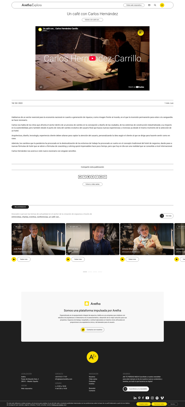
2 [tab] (90, 271)
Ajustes (173, 404)
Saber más (23, 259)
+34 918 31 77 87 (61, 377)
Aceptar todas (143, 404)
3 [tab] (95, 271)
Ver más (168, 216)
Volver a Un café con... (92, 20)
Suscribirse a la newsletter (138, 389)
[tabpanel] (38, 242)
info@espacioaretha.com (63, 379)
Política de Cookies (57, 405)
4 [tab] (100, 271)
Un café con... (20, 227)
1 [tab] (85, 271)
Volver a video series (92, 184)
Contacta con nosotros (94, 330)
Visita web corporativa (133, 5)
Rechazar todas (159, 404)
